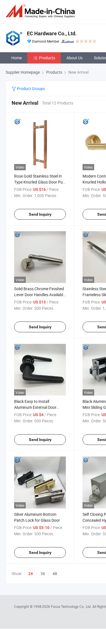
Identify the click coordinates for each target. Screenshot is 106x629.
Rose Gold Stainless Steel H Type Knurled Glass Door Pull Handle (39, 182)
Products (47, 57)
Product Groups (30, 88)
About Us (74, 57)
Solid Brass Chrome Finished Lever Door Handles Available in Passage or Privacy (39, 294)
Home (16, 57)
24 (30, 573)
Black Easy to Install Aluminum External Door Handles (35, 407)
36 (42, 573)
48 (55, 573)
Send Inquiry (40, 214)
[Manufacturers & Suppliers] (41, 11)
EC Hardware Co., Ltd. (52, 33)
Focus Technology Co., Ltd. (71, 606)
